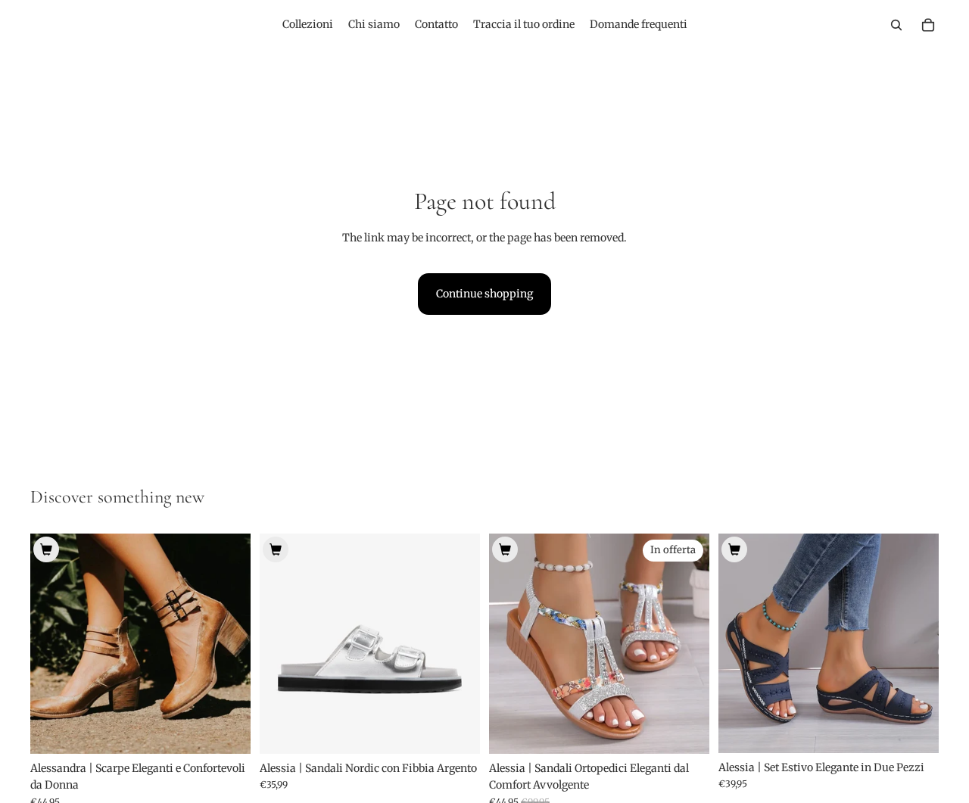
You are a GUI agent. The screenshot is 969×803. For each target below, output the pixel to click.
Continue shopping (484, 293)
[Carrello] (928, 25)
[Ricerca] (896, 25)
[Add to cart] (46, 549)
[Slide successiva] (228, 643)
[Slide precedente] (53, 643)
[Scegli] (227, 730)
